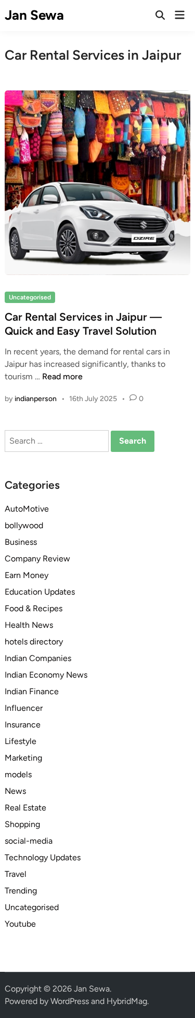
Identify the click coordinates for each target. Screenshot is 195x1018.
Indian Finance (32, 691)
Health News (29, 625)
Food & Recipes (33, 608)
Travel (16, 874)
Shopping (22, 824)
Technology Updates (43, 857)
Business (21, 542)
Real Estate (25, 808)
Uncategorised (30, 297)
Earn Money (26, 575)
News (15, 791)
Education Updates (40, 592)
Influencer (24, 708)
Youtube (20, 924)
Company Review (37, 558)
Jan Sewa (34, 15)
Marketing (23, 758)
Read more (62, 376)
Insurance (23, 725)
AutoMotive (27, 509)
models (18, 774)
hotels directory (34, 641)
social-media (29, 841)
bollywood (24, 525)
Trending (21, 891)
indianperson (36, 398)
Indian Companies (38, 658)
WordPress (69, 1001)
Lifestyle (20, 741)
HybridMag (127, 1001)
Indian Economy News (46, 675)
